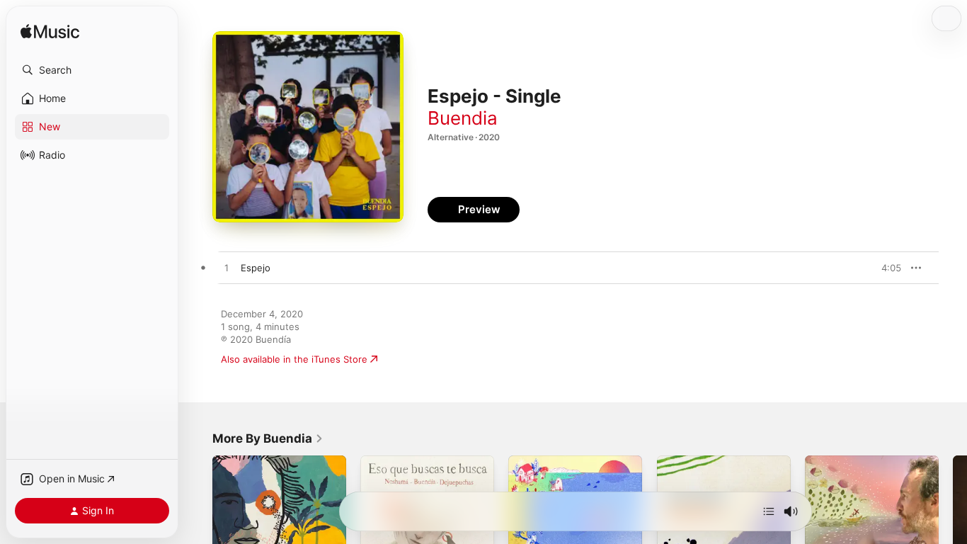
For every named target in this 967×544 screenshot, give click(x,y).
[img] (50, 32)
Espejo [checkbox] (255, 267)
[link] (268, 438)
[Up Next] (768, 511)
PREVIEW (885, 268)
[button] (92, 70)
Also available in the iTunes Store (294, 359)
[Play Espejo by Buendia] (226, 268)
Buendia (463, 118)
